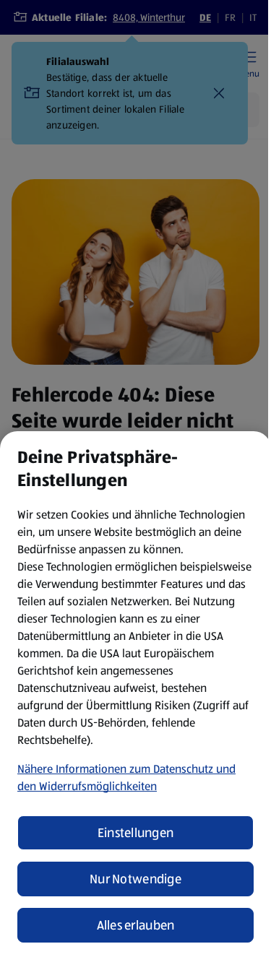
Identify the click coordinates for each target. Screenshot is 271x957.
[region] (135, 694)
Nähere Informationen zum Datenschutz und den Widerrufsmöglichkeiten (126, 777)
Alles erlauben (136, 925)
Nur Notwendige (135, 879)
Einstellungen (136, 832)
